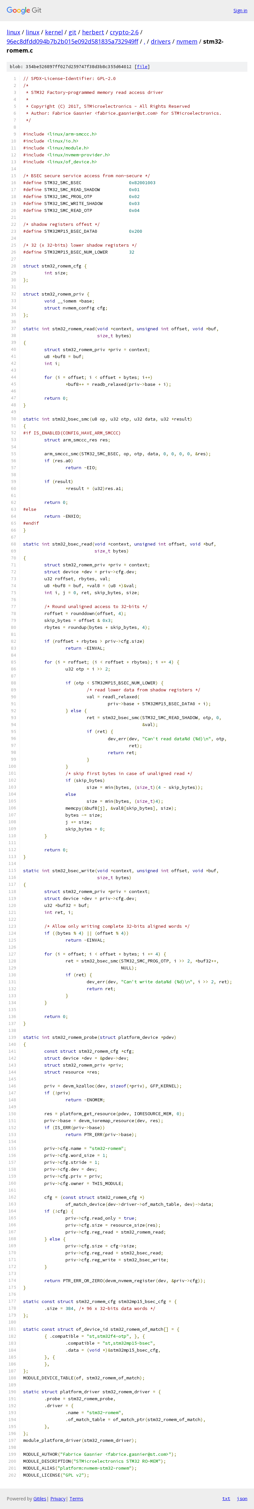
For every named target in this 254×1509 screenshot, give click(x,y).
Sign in (240, 10)
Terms (76, 1498)
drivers (161, 41)
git (72, 32)
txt (226, 1498)
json (242, 1498)
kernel (54, 32)
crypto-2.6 (124, 32)
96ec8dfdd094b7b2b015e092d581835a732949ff (72, 41)
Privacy (57, 1498)
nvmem (186, 41)
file (142, 66)
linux (13, 32)
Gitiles (39, 1498)
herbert (93, 32)
